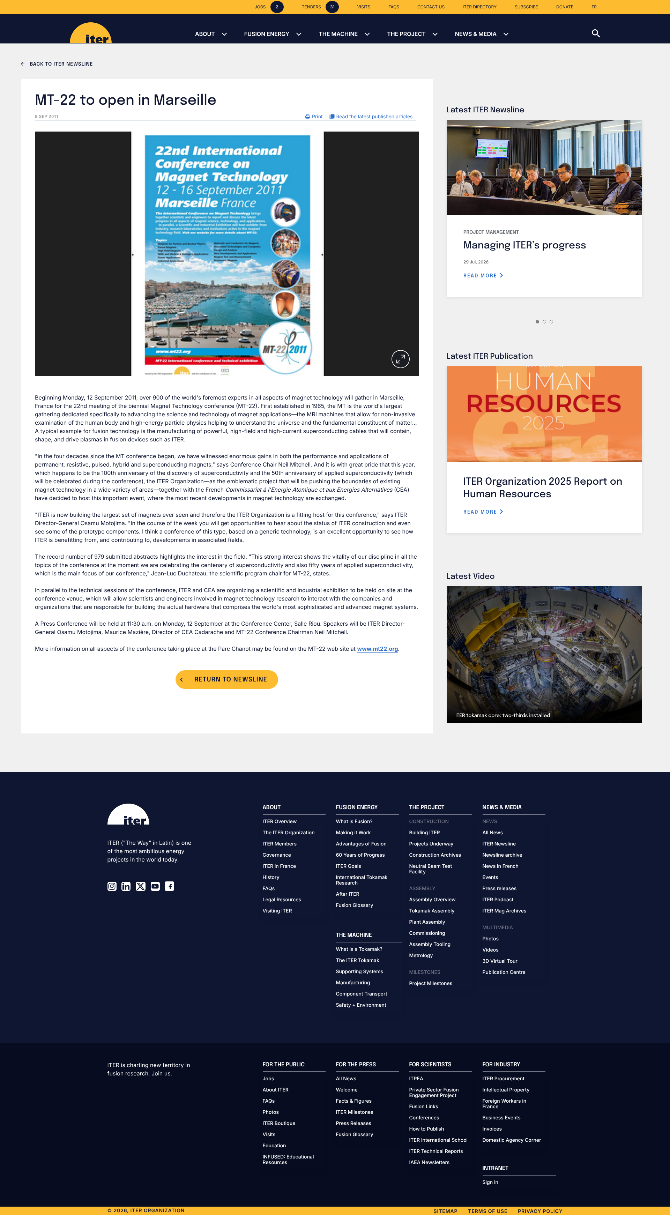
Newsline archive (502, 855)
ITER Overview (280, 822)
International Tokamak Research (362, 880)
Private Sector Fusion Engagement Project (434, 1092)
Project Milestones (431, 983)
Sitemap (446, 1211)
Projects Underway (431, 844)
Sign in (490, 1182)
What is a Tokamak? (359, 949)
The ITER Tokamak (357, 960)
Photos (491, 939)
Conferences (424, 1118)
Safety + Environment (361, 1005)
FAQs (269, 889)
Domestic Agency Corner (512, 1140)
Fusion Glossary (354, 905)
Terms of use (487, 1211)
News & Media (476, 33)
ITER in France (279, 866)
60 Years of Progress (360, 855)
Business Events (502, 1118)
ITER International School (438, 1140)
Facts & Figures (354, 1101)
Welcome (347, 1090)
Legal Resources (282, 900)
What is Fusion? (354, 822)
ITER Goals (348, 866)
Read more (481, 276)
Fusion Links (423, 1107)
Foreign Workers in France (505, 1104)
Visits (269, 1135)
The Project (406, 33)
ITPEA (416, 1079)
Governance (277, 855)
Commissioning (427, 933)
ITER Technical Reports (436, 1151)
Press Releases (353, 1123)
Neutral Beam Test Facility (430, 869)
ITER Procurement (504, 1079)
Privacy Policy (540, 1211)
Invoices (492, 1129)
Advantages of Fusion (361, 844)
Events (490, 877)
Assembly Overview (432, 900)
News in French (501, 866)
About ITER (276, 1090)
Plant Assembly (427, 922)
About (205, 33)
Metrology (421, 956)
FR (594, 6)
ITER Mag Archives (505, 911)
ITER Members (280, 844)
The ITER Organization (289, 833)
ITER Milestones (354, 1112)
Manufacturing (353, 983)
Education (274, 1146)
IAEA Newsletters (429, 1162)
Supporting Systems (359, 972)
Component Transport (361, 994)
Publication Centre (504, 972)
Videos (491, 950)
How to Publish (426, 1129)
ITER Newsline (499, 844)
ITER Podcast (498, 900)
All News (493, 833)
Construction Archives (435, 855)
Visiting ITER (277, 911)
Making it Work (353, 833)
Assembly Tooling (430, 944)
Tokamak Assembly (432, 911)
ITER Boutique (279, 1123)
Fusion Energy (266, 33)
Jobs (268, 1079)
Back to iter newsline (60, 64)
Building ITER (424, 833)
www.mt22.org (377, 648)
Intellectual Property (506, 1090)
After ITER (347, 894)
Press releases (500, 889)
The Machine (338, 33)
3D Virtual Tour (500, 961)
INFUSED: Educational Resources (288, 1159)
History (271, 877)
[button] (631, 28)
